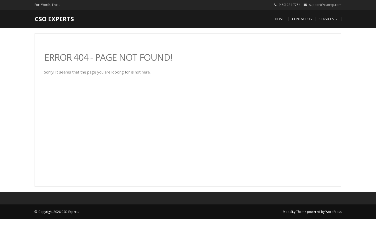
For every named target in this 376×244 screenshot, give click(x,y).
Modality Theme (294, 212)
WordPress (333, 212)
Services (327, 19)
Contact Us (302, 19)
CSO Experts (54, 19)
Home (279, 19)
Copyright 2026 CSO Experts (58, 212)
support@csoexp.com (325, 5)
